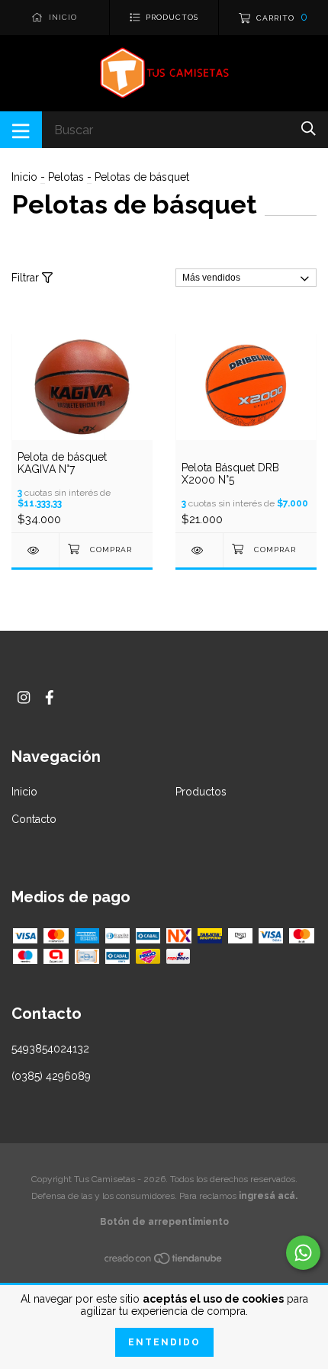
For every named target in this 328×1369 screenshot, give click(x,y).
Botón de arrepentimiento (164, 1221)
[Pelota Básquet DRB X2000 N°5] (199, 550)
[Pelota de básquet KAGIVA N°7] (35, 550)
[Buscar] (308, 128)
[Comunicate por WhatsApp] (303, 1253)
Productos (201, 792)
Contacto (33, 819)
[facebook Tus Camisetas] (49, 697)
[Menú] (21, 129)
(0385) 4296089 (51, 1076)
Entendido (164, 1342)
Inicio (24, 177)
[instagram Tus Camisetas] (23, 697)
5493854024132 (50, 1049)
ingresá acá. (268, 1196)
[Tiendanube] (164, 1261)
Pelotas (66, 177)
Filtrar (26, 278)
